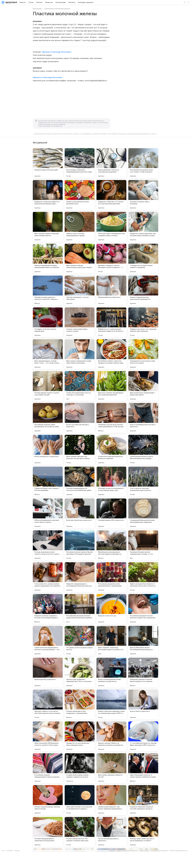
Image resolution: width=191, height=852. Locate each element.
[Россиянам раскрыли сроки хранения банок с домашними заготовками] (111, 577)
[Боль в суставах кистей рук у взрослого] (80, 418)
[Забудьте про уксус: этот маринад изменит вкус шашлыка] (143, 322)
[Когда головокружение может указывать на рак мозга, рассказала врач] (111, 673)
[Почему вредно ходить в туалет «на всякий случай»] (48, 386)
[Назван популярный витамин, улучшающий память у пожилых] (48, 259)
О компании (9, 850)
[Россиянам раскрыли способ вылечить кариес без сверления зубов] (143, 609)
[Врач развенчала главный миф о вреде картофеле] (143, 386)
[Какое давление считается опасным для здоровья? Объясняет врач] (111, 163)
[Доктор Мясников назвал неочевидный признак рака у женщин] (143, 641)
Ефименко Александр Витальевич (57, 52)
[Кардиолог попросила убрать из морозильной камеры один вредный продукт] (48, 195)
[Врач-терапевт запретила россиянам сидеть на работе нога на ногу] (111, 641)
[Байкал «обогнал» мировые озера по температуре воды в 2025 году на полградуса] (111, 704)
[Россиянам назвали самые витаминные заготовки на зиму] (48, 418)
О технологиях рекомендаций (159, 850)
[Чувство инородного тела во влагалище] (80, 290)
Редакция (112, 850)
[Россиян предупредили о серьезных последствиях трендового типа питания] (48, 832)
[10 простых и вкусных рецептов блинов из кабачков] (111, 450)
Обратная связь (144, 850)
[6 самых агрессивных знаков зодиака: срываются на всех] (80, 768)
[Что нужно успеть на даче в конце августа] (80, 641)
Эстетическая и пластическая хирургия (57, 8)
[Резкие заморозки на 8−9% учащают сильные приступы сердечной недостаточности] (80, 832)
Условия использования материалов (127, 850)
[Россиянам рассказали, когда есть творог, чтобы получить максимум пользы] (143, 163)
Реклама (16, 850)
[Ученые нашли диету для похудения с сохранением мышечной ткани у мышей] (80, 704)
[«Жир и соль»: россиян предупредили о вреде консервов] (80, 227)
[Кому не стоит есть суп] (111, 609)
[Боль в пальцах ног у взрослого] (48, 450)
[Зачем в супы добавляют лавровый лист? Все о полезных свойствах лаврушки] (80, 673)
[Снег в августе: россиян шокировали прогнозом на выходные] (143, 482)
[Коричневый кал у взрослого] (111, 290)
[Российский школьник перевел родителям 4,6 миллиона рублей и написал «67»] (80, 609)
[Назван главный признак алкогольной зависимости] (143, 290)
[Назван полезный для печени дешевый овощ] (80, 195)
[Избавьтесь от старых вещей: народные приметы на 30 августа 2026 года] (111, 322)
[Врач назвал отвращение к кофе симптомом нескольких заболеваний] (80, 354)
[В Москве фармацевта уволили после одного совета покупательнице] (48, 513)
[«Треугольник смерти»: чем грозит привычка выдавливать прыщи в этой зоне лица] (111, 800)
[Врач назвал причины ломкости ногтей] (111, 768)
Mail (3, 850)
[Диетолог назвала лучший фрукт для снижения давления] (111, 386)
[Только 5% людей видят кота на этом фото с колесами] (80, 386)
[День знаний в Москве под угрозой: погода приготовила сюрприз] (80, 450)
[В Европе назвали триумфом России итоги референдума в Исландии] (48, 609)
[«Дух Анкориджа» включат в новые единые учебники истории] (143, 768)
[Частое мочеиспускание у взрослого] (111, 832)
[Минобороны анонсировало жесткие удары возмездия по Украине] (111, 545)
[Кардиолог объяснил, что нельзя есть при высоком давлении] (111, 195)
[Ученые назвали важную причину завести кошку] (48, 800)
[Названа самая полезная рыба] (48, 163)
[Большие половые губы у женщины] (143, 195)
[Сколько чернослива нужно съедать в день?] (80, 322)
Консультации (37, 8)
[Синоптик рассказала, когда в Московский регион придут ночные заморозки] (143, 450)
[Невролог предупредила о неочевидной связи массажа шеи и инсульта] (80, 577)
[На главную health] (10, 2)
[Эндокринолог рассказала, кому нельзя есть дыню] (143, 354)
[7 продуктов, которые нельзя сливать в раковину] (143, 259)
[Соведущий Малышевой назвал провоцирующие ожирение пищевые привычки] (143, 513)
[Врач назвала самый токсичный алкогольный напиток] (48, 227)
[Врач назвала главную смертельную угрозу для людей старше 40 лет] (80, 259)
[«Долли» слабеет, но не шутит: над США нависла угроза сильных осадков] (48, 704)
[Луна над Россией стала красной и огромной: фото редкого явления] (80, 800)
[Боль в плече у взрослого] (143, 704)
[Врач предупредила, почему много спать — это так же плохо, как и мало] (48, 354)
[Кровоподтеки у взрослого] (48, 673)
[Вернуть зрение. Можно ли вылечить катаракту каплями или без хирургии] (111, 736)
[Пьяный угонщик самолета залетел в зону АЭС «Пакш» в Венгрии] (48, 290)
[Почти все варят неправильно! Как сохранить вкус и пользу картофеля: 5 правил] (111, 227)
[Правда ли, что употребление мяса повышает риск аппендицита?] (80, 736)
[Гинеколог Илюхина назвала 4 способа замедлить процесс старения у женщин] (143, 800)
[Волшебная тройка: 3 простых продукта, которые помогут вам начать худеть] (111, 354)
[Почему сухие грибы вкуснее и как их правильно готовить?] (143, 832)
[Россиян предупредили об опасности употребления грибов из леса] (80, 482)
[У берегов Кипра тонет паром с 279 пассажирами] (48, 482)
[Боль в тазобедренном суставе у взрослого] (143, 418)
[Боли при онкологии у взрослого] (80, 513)
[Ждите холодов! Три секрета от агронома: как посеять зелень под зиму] (143, 577)
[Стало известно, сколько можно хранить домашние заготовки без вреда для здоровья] (48, 577)
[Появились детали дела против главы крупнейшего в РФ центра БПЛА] (111, 418)
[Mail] (3, 2)
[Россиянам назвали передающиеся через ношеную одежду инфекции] (48, 768)
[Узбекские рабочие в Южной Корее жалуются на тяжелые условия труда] (143, 673)
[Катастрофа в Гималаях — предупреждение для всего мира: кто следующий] (80, 163)
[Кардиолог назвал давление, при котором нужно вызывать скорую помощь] (143, 227)
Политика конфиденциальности (178, 850)
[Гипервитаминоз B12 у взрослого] (111, 513)
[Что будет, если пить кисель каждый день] (48, 322)
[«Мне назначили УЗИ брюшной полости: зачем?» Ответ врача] (48, 736)
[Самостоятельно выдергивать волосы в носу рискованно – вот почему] (48, 641)
